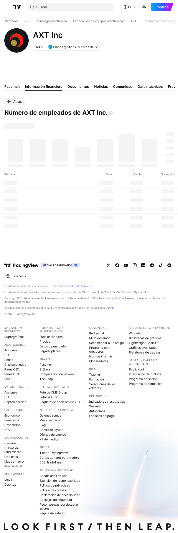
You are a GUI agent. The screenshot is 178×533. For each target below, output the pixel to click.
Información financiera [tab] (43, 86)
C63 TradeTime (50, 462)
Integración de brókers (145, 374)
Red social (96, 333)
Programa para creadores (99, 349)
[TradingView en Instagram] (135, 265)
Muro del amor (99, 338)
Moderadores (98, 361)
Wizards (95, 406)
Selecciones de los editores (102, 386)
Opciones (11, 456)
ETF (7, 355)
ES (132, 7)
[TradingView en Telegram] (152, 265)
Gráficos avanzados (143, 347)
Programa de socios (143, 379)
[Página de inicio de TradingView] (17, 7)
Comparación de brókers (57, 374)
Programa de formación (145, 383)
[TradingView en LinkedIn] (143, 265)
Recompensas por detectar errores (59, 506)
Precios (45, 341)
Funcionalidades (51, 337)
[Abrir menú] (6, 7)
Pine (7, 379)
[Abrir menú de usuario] (144, 7)
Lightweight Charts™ (143, 343)
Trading (94, 374)
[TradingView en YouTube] (126, 265)
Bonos (8, 360)
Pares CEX (11, 369)
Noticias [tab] (101, 86)
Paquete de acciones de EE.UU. (62, 402)
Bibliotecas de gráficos (145, 338)
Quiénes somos (50, 415)
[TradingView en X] (108, 265)
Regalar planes (50, 351)
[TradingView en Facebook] (117, 265)
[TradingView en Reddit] (169, 265)
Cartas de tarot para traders (59, 457)
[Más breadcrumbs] (27, 21)
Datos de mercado (53, 346)
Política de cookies (53, 490)
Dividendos (12, 425)
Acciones (10, 350)
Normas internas (100, 356)
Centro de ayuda (51, 430)
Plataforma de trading (144, 352)
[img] (92, 47)
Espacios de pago (102, 416)
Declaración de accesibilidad (60, 495)
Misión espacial (50, 420)
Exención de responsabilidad (60, 480)
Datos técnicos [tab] (150, 86)
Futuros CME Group (53, 392)
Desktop (10, 484)
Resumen (46, 364)
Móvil (8, 480)
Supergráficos (14, 337)
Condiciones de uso (53, 476)
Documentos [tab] (78, 86)
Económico (12, 415)
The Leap (46, 379)
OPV (7, 430)
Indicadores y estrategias (107, 401)
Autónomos (97, 411)
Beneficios (11, 420)
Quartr (109, 307)
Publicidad (136, 369)
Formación (96, 379)
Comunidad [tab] (122, 86)
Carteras (10, 443)
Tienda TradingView (54, 453)
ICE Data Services (81, 286)
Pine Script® (13, 466)
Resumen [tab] (12, 86)
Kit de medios (49, 439)
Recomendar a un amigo (106, 343)
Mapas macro (14, 461)
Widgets (135, 333)
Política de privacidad (55, 485)
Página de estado (52, 513)
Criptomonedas (15, 364)
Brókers (45, 369)
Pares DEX (11, 374)
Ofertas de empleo (53, 434)
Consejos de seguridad (56, 499)
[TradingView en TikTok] (161, 265)
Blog (43, 425)
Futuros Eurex (49, 397)
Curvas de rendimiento (12, 450)
